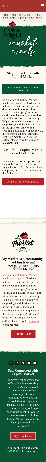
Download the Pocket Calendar (23, 181)
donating (34, 139)
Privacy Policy (30, 451)
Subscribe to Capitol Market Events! (23, 89)
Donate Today (23, 333)
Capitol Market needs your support (19, 101)
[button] (42, 5)
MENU (5, 6)
